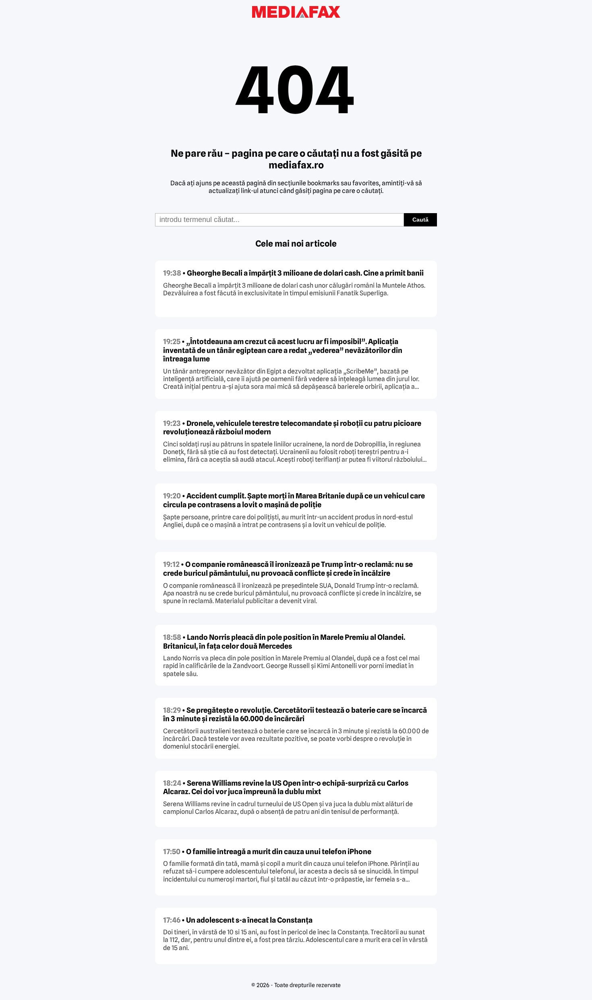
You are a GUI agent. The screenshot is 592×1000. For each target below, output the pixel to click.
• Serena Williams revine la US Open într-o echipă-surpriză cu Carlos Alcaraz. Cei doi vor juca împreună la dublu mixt (285, 787)
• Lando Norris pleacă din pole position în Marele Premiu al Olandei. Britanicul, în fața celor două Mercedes (284, 641)
